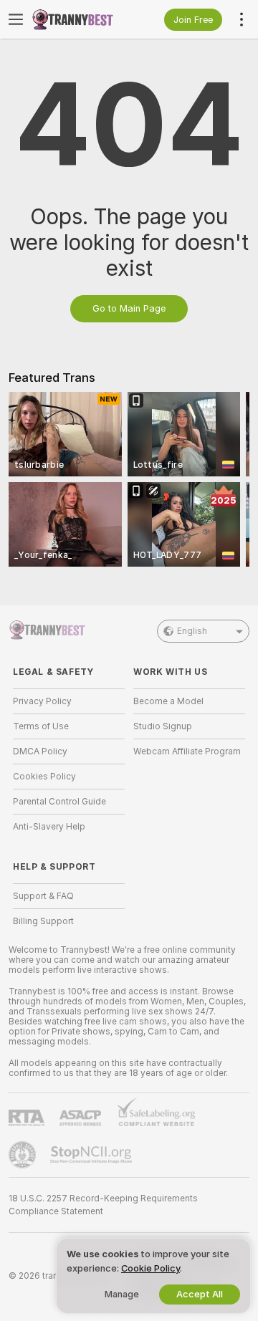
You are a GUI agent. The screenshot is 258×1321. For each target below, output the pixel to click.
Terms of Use (41, 726)
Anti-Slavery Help (49, 827)
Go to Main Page (129, 308)
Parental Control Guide (59, 802)
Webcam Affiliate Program (187, 751)
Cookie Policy (150, 1268)
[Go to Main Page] (80, 19)
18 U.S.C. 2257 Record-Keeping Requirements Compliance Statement (103, 1204)
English (192, 631)
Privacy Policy (42, 701)
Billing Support (43, 921)
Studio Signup (162, 726)
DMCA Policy (40, 751)
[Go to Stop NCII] (92, 1154)
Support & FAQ (43, 896)
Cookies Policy (44, 777)
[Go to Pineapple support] (24, 1154)
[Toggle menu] (16, 19)
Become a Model (168, 701)
